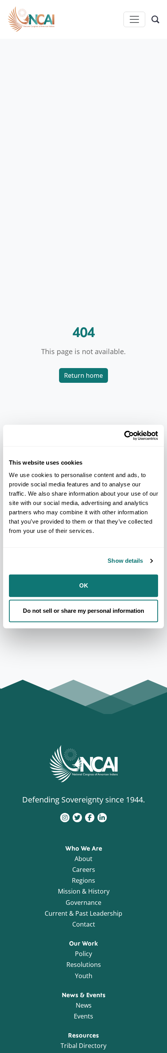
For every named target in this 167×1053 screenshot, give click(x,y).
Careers (83, 869)
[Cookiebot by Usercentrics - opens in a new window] (124, 436)
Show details (125, 560)
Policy (83, 953)
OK (83, 585)
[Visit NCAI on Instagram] (65, 816)
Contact (83, 924)
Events (83, 1016)
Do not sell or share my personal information (83, 610)
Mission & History (84, 891)
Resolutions (83, 964)
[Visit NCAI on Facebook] (89, 816)
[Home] (31, 19)
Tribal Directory (83, 1045)
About (83, 858)
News (84, 1005)
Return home (83, 375)
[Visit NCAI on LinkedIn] (102, 816)
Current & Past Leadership (83, 913)
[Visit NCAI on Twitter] (77, 816)
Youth (83, 976)
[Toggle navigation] (134, 19)
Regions (83, 880)
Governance (83, 902)
